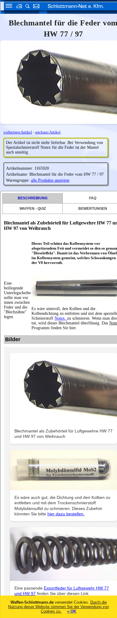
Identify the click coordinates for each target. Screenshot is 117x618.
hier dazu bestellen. (66, 513)
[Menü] (7, 6)
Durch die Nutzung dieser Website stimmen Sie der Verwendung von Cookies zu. (58, 607)
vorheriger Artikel (17, 132)
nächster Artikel (48, 132)
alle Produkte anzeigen (50, 180)
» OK (71, 611)
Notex (61, 318)
